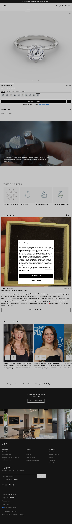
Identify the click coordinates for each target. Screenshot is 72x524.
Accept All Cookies (36, 276)
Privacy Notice (48, 269)
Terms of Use (25, 270)
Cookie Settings (36, 280)
